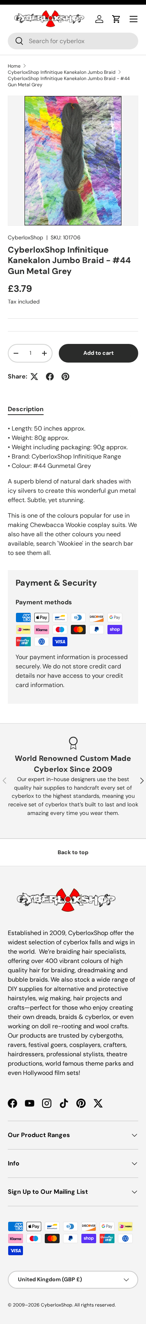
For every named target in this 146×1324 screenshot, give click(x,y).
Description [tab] (26, 409)
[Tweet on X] (34, 376)
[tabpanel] (73, 491)
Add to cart (98, 352)
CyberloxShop (25, 237)
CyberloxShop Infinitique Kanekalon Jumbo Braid (62, 72)
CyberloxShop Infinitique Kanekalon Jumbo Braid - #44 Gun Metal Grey (69, 81)
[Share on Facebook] (50, 376)
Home (14, 66)
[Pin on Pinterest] (65, 376)
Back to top (73, 852)
